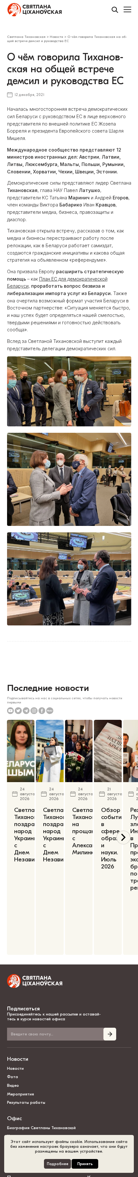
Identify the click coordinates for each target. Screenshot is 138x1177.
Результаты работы (26, 1102)
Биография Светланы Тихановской (41, 1127)
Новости (17, 1059)
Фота (12, 1076)
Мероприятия (20, 1094)
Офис (14, 1118)
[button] (123, 837)
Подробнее (57, 1164)
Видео (13, 1085)
